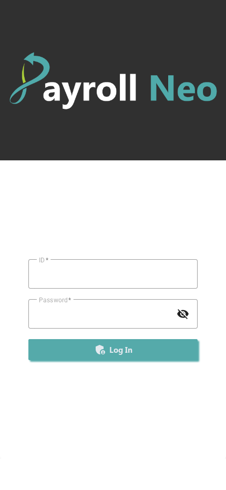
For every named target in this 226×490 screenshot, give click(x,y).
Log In (113, 349)
